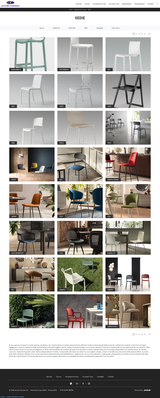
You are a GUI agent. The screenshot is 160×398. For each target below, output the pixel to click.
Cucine (87, 4)
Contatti (150, 4)
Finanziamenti (139, 4)
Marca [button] (42, 28)
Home (70, 9)
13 (149, 34)
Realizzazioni (126, 4)
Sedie (89, 9)
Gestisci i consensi (18, 396)
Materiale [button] (72, 28)
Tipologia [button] (99, 28)
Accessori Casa (114, 4)
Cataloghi (100, 377)
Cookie (9, 396)
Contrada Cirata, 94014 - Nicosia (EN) (43, 390)
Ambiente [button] (56, 28)
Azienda (79, 4)
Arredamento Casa (99, 4)
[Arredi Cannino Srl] (10, 4)
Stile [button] (86, 28)
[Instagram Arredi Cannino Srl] (89, 383)
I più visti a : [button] (116, 28)
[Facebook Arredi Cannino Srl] (83, 383)
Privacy (3, 396)
